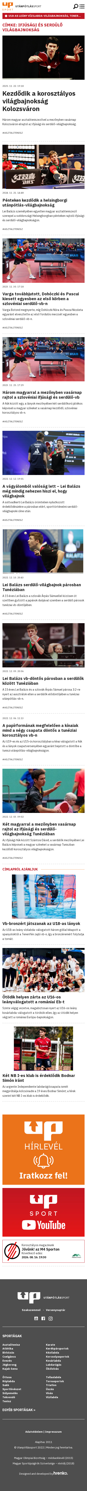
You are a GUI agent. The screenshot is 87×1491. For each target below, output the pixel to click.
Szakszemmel (31, 1310)
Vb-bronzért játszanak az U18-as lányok (41, 923)
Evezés (7, 1360)
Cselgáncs (9, 1356)
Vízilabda (52, 1397)
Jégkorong (9, 1364)
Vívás (49, 1393)
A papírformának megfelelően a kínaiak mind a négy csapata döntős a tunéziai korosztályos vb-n (40, 730)
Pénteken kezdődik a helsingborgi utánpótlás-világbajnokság (34, 202)
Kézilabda (52, 1352)
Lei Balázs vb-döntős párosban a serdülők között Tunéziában (43, 681)
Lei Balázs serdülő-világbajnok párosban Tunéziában (41, 587)
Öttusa (7, 1377)
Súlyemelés (10, 1393)
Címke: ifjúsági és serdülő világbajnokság (32, 27)
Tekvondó (8, 1397)
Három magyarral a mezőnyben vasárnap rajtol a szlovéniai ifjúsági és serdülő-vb (42, 395)
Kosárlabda (53, 1360)
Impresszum (53, 1431)
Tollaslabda (53, 1377)
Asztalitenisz (11, 1344)
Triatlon (51, 1385)
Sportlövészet (11, 1389)
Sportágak (12, 1336)
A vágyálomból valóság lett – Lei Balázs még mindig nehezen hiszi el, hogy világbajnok (41, 491)
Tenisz (6, 1401)
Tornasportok (55, 1381)
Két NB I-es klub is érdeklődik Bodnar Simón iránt (38, 1078)
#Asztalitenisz (12, 132)
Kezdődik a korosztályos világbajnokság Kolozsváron (38, 101)
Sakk (5, 1385)
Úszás (50, 1389)
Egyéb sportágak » (18, 1410)
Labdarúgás (53, 1364)
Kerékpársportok (57, 1348)
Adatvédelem (34, 1431)
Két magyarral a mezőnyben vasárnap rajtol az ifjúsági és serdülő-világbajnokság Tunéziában (39, 829)
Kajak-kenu (10, 1368)
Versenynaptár (55, 1310)
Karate (50, 1344)
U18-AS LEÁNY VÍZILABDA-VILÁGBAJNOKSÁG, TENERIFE (45, 16)
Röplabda (8, 1381)
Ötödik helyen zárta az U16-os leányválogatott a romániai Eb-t (33, 999)
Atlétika (7, 1348)
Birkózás (8, 1352)
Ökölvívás (52, 1368)
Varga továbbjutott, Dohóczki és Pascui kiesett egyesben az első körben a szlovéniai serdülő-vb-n (40, 298)
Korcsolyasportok (57, 1356)
